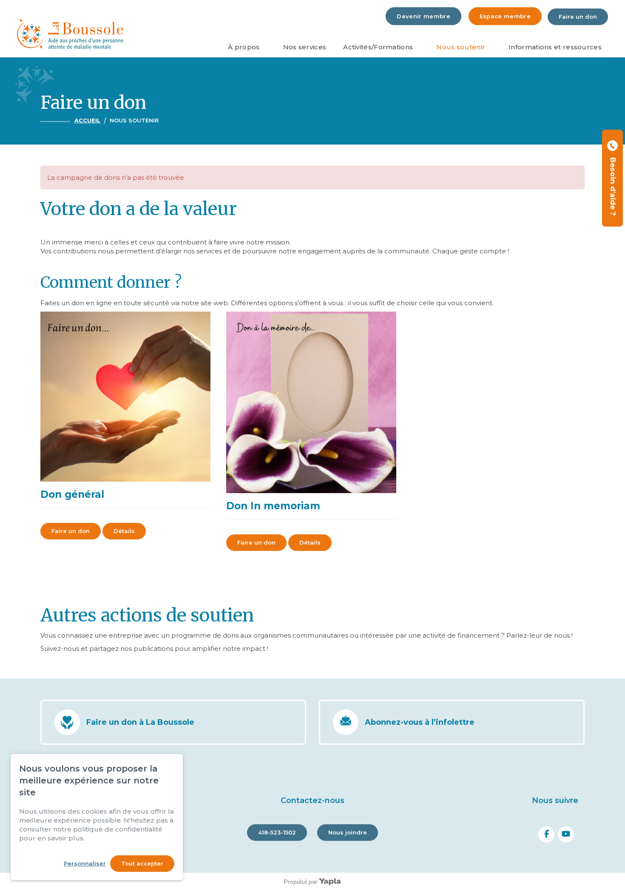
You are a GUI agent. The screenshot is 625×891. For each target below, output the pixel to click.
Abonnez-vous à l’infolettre (419, 722)
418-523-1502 (277, 832)
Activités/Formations (378, 47)
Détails (124, 531)
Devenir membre (423, 16)
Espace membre (505, 16)
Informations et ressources (555, 47)
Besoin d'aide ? (613, 184)
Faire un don (578, 16)
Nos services (305, 47)
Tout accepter (142, 863)
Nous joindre (347, 832)
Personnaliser (85, 863)
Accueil (87, 120)
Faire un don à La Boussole (140, 722)
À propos (243, 47)
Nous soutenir (460, 47)
